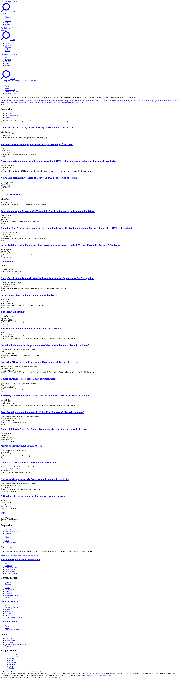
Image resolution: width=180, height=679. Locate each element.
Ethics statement (10, 543)
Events (7, 628)
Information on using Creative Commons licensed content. (95, 675)
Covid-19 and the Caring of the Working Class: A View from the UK (37, 127)
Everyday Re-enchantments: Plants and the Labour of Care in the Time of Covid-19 (45, 395)
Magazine (8, 19)
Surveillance (65, 102)
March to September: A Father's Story (21, 445)
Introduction (9, 539)
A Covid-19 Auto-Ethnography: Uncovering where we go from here (36, 144)
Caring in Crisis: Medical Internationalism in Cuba (28, 462)
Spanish (32, 102)
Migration (156, 101)
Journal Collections (11, 595)
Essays (7, 88)
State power (39, 102)
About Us (8, 564)
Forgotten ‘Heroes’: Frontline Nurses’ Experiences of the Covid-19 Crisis (40, 362)
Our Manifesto (10, 571)
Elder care (78, 101)
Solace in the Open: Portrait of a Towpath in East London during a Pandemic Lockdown (48, 211)
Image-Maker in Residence (14, 617)
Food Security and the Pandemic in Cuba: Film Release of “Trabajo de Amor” (42, 412)
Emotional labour (88, 101)
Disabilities (56, 101)
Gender (123, 101)
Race (15, 102)
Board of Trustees (11, 568)
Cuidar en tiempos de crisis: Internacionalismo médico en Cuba (35, 479)
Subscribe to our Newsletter (14, 655)
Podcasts (8, 21)
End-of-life (97, 101)
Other (176, 101)
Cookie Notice (10, 642)
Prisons (3, 102)
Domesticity (64, 101)
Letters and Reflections (12, 92)
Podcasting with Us (11, 608)
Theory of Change (11, 573)
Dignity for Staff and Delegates (15, 644)
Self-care (26, 102)
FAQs (7, 541)
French (118, 101)
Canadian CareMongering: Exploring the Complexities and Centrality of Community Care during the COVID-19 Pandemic (67, 228)
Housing (150, 101)
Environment (111, 101)
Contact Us (8, 638)
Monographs (9, 611)
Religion (20, 102)
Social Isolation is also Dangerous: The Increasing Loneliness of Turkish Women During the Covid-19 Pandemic (60, 244)
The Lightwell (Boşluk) (13, 311)
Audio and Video (10, 93)
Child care (36, 101)
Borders (21, 101)
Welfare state (79, 102)
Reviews (8, 586)
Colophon (8, 646)
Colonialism (48, 101)
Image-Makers (9, 589)
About (7, 537)
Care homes (28, 101)
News (7, 626)
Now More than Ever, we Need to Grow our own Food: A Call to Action (39, 177)
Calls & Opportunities (12, 630)
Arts (17, 101)
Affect (13, 101)
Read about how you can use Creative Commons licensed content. (19, 555)
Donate (3, 13)
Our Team (8, 566)
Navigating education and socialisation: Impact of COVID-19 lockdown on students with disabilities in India (58, 161)
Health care (143, 101)
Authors (7, 597)
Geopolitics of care (132, 101)
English (104, 101)
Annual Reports (10, 569)
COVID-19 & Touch (11, 194)
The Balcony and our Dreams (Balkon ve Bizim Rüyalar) (31, 328)
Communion (7, 261)
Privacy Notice (10, 640)
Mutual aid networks (167, 101)
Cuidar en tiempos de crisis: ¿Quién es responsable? (28, 378)
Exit (3, 512)
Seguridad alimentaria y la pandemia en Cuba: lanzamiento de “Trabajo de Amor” (45, 345)
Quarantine (9, 102)
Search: (3, 104)
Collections (8, 593)
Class (42, 101)
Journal (7, 24)
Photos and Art (10, 90)
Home (7, 86)
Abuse (9, 101)
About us (8, 17)
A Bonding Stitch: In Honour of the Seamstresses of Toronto (33, 496)
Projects (7, 23)
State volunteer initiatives (52, 102)
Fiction (7, 588)
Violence (72, 102)
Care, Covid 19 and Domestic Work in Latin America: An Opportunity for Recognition (47, 278)
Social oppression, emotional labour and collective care (30, 295)
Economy (71, 101)
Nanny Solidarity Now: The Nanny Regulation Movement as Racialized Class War (44, 429)
